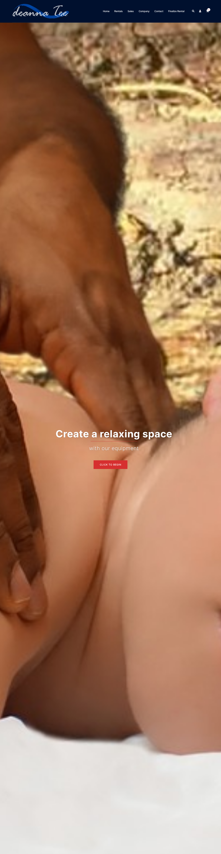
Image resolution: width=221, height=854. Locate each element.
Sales (131, 11)
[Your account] (200, 11)
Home (106, 11)
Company (144, 11)
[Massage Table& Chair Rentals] (41, 11)
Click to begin (110, 464)
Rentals (118, 11)
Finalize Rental (176, 11)
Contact (158, 11)
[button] (193, 11)
